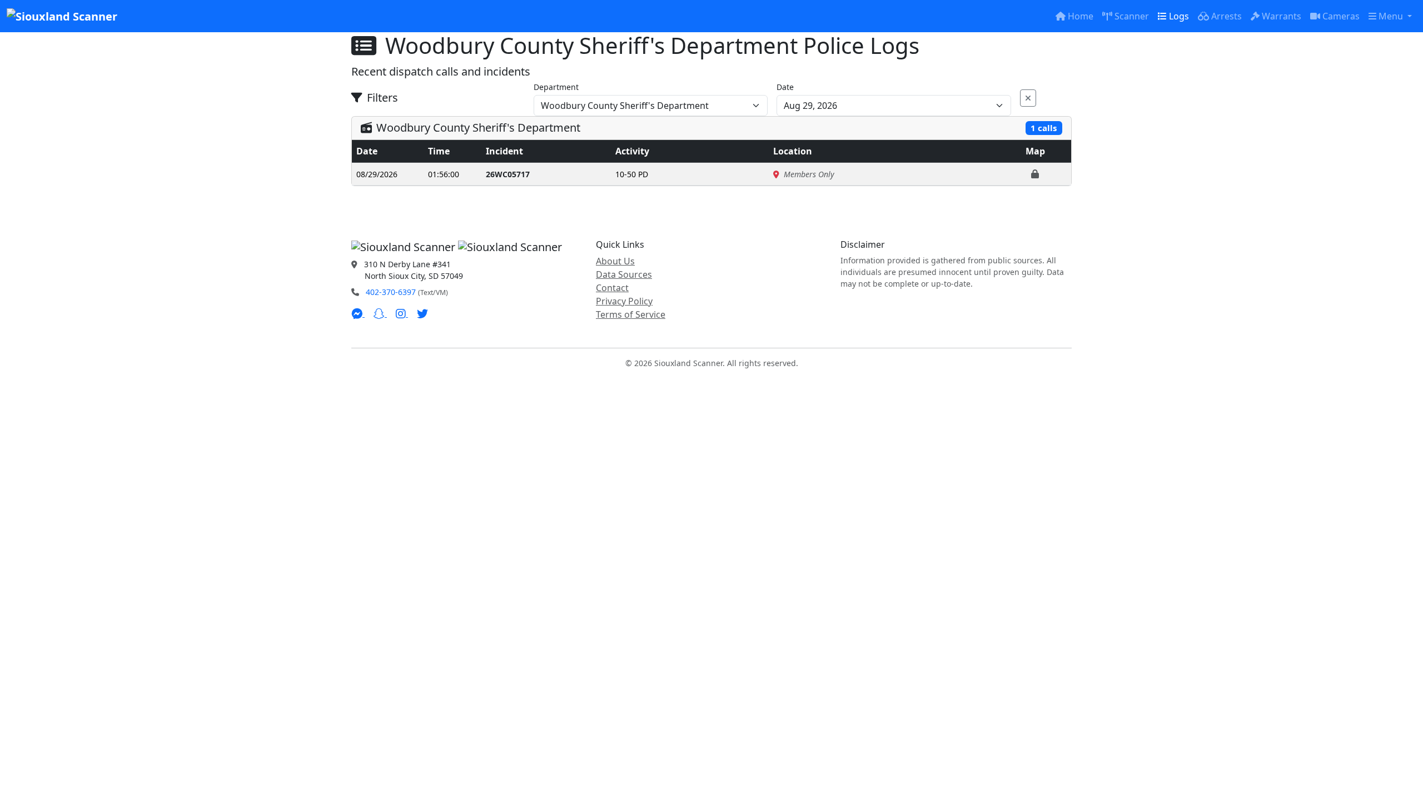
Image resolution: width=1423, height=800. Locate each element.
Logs (1179, 16)
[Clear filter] (1028, 98)
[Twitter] (422, 313)
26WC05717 (508, 174)
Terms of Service (630, 314)
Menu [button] (1392, 16)
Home (1080, 16)
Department (556, 87)
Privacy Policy (624, 301)
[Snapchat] (380, 313)
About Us (615, 261)
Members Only (809, 174)
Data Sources (624, 274)
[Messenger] (358, 313)
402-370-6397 (391, 292)
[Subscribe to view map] (1035, 174)
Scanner (1131, 16)
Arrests (1226, 16)
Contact (612, 288)
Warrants (1281, 16)
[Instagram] (402, 313)
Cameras (1341, 16)
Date (785, 87)
